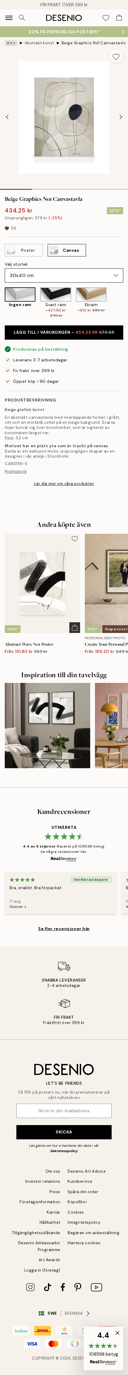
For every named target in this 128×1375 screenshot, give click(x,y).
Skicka (64, 1132)
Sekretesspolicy (64, 1151)
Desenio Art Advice (87, 1171)
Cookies (76, 1212)
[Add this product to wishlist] (116, 56)
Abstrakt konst (39, 42)
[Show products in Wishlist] (106, 18)
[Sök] (22, 18)
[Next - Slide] (121, 117)
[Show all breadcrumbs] (11, 43)
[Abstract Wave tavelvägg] (47, 725)
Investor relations (42, 1181)
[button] (103, 1348)
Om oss (53, 1171)
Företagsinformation (40, 1201)
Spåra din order (83, 1191)
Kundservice (80, 1181)
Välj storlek (16, 264)
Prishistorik (16, 471)
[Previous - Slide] (7, 117)
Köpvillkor (77, 1201)
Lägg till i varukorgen (64, 332)
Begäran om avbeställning (93, 1232)
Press (54, 1191)
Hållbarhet (50, 1222)
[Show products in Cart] (119, 18)
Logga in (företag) (42, 1270)
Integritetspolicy (84, 1222)
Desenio (81, 1358)
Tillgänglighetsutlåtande (36, 1232)
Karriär (53, 1212)
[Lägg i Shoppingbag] (74, 627)
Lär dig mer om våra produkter (64, 483)
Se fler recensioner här (64, 928)
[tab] (16, 187)
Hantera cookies (84, 1242)
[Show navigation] (8, 18)
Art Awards (49, 1259)
